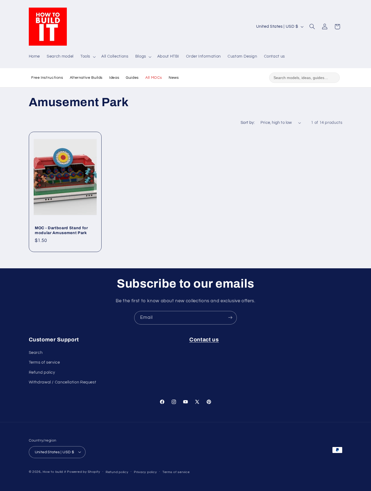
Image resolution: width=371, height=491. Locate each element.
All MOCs (153, 78)
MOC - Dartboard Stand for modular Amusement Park (61, 230)
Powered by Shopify (83, 471)
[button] (87, 57)
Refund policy (42, 372)
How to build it (55, 471)
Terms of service (44, 363)
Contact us (204, 339)
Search (36, 353)
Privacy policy (145, 471)
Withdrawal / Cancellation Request (62, 382)
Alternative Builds (86, 78)
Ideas (114, 78)
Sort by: (248, 123)
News (174, 78)
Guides (132, 78)
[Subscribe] (230, 317)
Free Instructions (47, 78)
